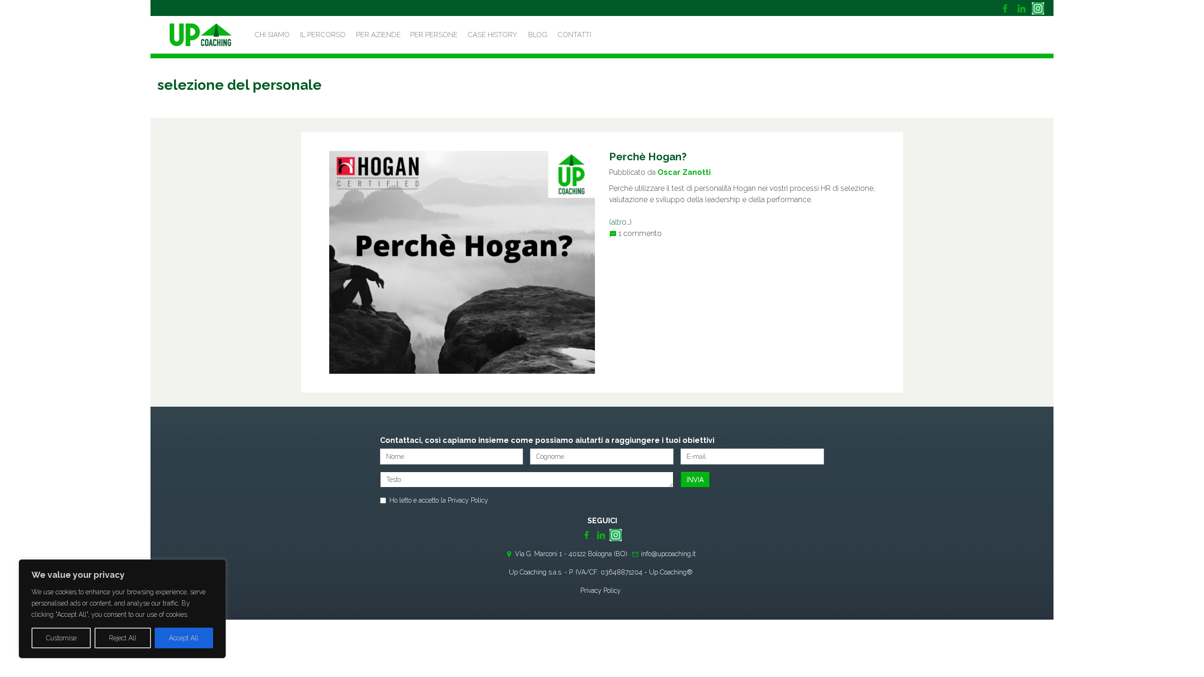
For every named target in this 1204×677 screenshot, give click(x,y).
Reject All (122, 638)
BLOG (537, 35)
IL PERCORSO (323, 35)
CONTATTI (574, 35)
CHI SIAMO (272, 35)
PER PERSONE (434, 35)
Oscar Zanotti (684, 172)
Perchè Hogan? (648, 156)
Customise (61, 638)
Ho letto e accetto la (438, 500)
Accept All (183, 638)
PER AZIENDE (378, 35)
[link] (1006, 7)
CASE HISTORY (492, 35)
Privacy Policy (468, 500)
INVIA (695, 479)
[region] (122, 608)
